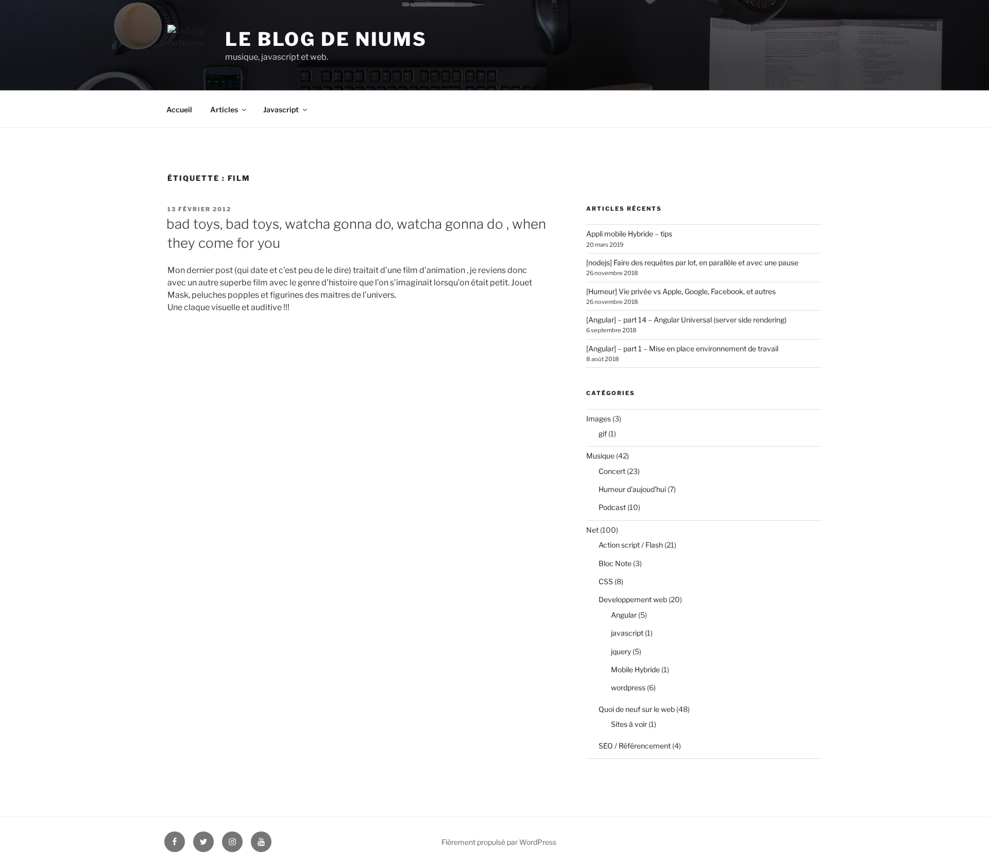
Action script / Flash (631, 544)
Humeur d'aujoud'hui (632, 489)
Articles (224, 109)
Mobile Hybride (635, 669)
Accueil (179, 109)
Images (598, 418)
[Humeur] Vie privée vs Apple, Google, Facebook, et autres (681, 291)
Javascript (281, 109)
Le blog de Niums (326, 39)
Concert (612, 471)
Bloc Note (615, 563)
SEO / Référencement (635, 745)
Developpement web (633, 599)
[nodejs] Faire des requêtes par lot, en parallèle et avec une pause (692, 262)
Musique (600, 455)
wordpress (628, 687)
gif (603, 433)
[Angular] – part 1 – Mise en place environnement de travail (682, 348)
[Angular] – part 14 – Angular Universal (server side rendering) (686, 319)
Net (592, 529)
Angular (624, 614)
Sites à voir (629, 724)
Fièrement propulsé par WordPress (498, 842)
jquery (621, 651)
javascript (627, 632)
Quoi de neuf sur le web (637, 709)
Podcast (612, 507)
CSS (606, 581)
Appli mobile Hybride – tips (629, 233)
